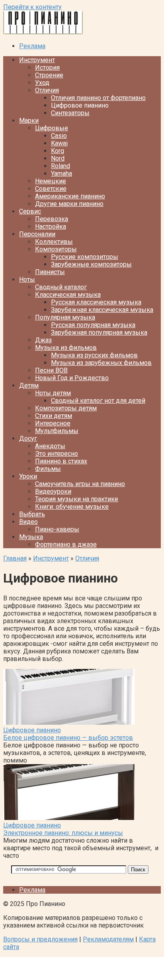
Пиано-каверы (57, 529)
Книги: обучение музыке (72, 506)
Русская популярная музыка (93, 325)
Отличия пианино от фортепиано (98, 98)
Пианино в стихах (61, 461)
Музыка (31, 537)
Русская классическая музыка (96, 302)
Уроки (28, 476)
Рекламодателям (108, 939)
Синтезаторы (70, 113)
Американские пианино (70, 196)
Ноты (27, 279)
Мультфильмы (56, 431)
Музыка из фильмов (66, 347)
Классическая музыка (68, 294)
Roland (60, 166)
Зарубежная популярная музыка (99, 332)
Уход (42, 82)
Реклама (32, 46)
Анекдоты (50, 446)
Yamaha (61, 173)
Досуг (28, 438)
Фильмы (48, 469)
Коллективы (54, 241)
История (47, 67)
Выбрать (32, 514)
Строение (49, 75)
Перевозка (51, 219)
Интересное (52, 423)
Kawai (59, 143)
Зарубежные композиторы (91, 264)
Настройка (50, 226)
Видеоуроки (53, 491)
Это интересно (56, 453)
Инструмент (37, 60)
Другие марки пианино (69, 204)
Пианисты (50, 272)
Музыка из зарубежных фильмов (101, 363)
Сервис (30, 211)
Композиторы (56, 249)
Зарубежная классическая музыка (102, 310)
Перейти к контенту (32, 7)
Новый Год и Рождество (72, 378)
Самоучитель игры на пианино (80, 484)
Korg (57, 151)
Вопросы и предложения (40, 939)
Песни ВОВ (51, 370)
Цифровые (51, 128)
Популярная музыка (65, 317)
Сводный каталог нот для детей (98, 400)
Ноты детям (53, 393)
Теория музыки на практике (76, 499)
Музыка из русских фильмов (94, 355)
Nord (57, 158)
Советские (50, 188)
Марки (29, 120)
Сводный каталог (61, 287)
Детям (29, 385)
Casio (59, 135)
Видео (28, 522)
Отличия (47, 90)
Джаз (43, 340)
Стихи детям (53, 416)
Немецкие (50, 181)
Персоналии (37, 234)
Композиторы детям (66, 408)
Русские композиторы (84, 257)
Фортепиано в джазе (66, 544)
